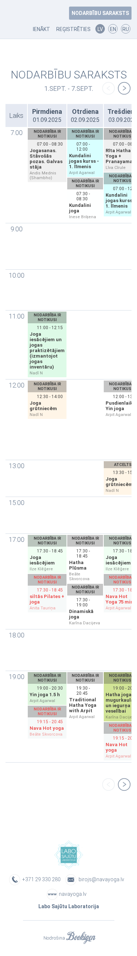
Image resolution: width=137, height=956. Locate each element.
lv (100, 29)
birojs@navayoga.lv (101, 879)
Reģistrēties (73, 29)
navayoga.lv (73, 894)
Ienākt (41, 29)
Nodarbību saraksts (100, 13)
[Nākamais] (124, 89)
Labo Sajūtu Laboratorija (68, 906)
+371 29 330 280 (41, 879)
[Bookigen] (80, 938)
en (113, 29)
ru (125, 29)
